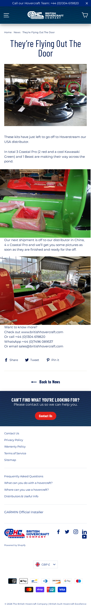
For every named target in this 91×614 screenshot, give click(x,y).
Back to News (49, 381)
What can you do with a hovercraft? (28, 483)
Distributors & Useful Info (21, 496)
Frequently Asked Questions (23, 476)
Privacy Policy (13, 440)
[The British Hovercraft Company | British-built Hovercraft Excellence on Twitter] (67, 531)
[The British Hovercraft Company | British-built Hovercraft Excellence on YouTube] (84, 536)
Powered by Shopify (14, 545)
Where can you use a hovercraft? (26, 489)
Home (8, 32)
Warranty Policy (15, 446)
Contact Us (45, 416)
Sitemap (10, 460)
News (17, 32)
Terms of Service (15, 453)
